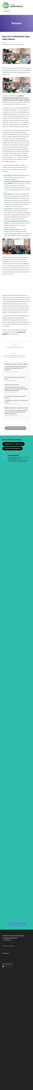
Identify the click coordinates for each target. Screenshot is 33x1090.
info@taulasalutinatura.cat (9, 1041)
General (4, 42)
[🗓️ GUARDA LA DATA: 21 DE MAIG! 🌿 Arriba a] (16, 619)
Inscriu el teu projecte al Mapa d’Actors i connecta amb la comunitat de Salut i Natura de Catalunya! (16, 515)
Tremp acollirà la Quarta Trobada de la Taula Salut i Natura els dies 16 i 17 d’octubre (16, 471)
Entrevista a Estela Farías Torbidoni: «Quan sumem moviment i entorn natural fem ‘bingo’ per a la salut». (16, 492)
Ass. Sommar (8, 208)
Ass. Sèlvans (8, 175)
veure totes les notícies (15, 531)
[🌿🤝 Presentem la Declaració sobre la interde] (16, 902)
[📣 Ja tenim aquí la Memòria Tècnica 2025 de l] (26, 672)
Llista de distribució (12, 551)
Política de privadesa (8, 1049)
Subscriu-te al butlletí (13, 547)
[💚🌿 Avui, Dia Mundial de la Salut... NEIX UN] (26, 879)
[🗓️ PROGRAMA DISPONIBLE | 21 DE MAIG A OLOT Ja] (6, 622)
